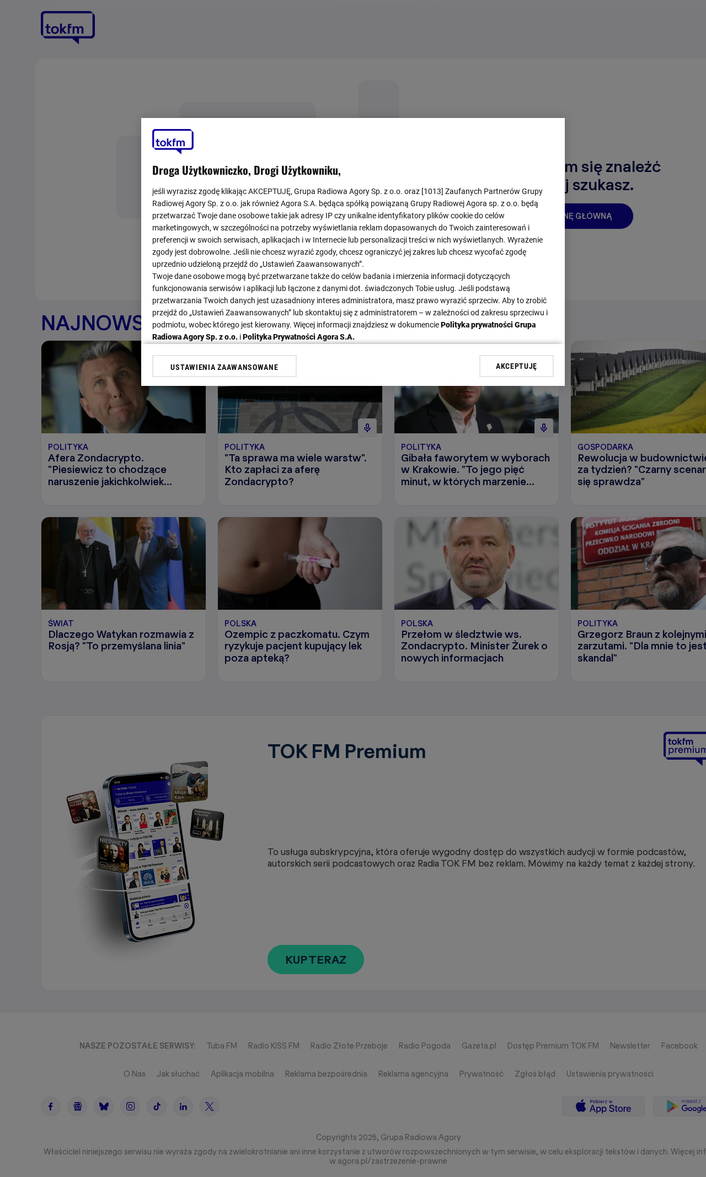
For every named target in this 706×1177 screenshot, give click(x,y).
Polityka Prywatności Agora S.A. (299, 336)
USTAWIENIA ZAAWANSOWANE (224, 367)
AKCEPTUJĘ (516, 365)
